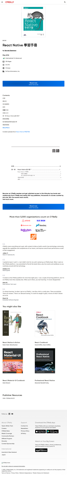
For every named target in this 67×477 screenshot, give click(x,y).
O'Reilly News (6, 431)
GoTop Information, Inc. (12, 71)
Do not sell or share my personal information (13, 466)
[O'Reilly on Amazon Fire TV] (41, 451)
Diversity (4, 441)
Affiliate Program (7, 438)
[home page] (9, 2)
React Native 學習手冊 (23, 132)
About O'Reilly (7, 423)
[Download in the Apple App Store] (40, 433)
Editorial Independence (26, 473)
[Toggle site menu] (2, 2)
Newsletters (24, 428)
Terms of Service (6, 473)
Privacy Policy (25, 431)
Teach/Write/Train (7, 426)
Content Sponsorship (8, 443)
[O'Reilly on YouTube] (12, 414)
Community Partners (8, 436)
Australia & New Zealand (9, 452)
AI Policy (23, 433)
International (6, 449)
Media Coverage (7, 433)
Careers (4, 428)
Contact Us (24, 426)
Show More (6, 127)
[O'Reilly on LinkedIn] (9, 414)
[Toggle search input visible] (65, 2)
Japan (4, 455)
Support (24, 423)
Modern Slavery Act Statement (41, 473)
